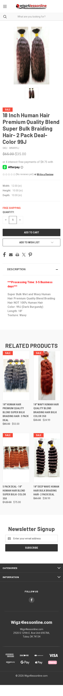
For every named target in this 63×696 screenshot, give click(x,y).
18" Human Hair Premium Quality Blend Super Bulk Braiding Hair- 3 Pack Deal (16, 412)
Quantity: (8, 212)
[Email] (11, 254)
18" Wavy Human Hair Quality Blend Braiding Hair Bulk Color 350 (46, 410)
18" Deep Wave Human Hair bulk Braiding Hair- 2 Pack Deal (46, 490)
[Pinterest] (30, 254)
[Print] (17, 254)
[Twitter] (24, 254)
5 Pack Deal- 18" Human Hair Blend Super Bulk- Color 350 (14, 492)
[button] (43, 174)
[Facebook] (4, 254)
